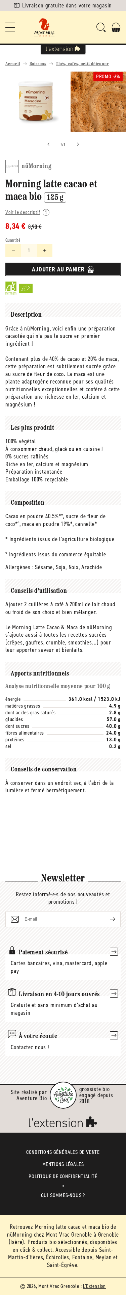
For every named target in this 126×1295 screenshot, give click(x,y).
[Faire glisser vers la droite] (78, 144)
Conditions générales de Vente (63, 1152)
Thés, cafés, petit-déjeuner (82, 64)
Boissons (38, 64)
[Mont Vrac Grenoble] (44, 27)
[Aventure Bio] (63, 1095)
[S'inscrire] (107, 919)
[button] (10, 27)
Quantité (12, 240)
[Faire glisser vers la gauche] (48, 144)
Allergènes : (19, 567)
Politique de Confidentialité (63, 1176)
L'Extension (94, 1286)
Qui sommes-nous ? (63, 1195)
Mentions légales (63, 1164)
